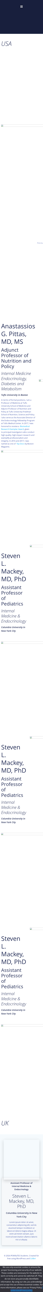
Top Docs (20, 443)
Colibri (33, 1258)
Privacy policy (26, 1290)
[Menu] (21, 7)
